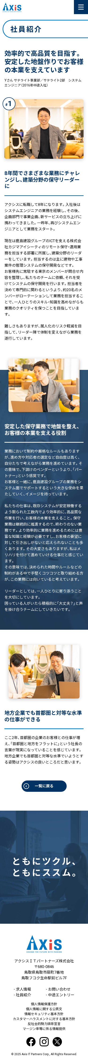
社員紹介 (22, 995)
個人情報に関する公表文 (44, 1009)
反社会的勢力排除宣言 (44, 1024)
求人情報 (22, 989)
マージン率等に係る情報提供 (44, 1029)
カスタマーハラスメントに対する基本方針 (44, 1019)
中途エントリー (60, 995)
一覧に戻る (44, 786)
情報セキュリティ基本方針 (44, 1014)
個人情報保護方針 (44, 1004)
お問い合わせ (58, 989)
